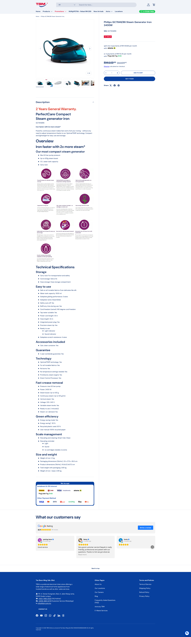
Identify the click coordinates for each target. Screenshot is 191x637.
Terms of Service (145, 584)
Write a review (145, 528)
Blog (96, 596)
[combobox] (96, 5)
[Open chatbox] (187, 633)
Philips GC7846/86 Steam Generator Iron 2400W (53, 16)
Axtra (108, 11)
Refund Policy (144, 592)
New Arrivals (98, 11)
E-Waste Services (101, 611)
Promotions (59, 11)
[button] (154, 5)
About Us (98, 584)
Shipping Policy (144, 588)
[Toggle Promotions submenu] (65, 11)
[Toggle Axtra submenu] (112, 11)
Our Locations (100, 588)
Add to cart (138, 73)
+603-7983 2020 (44, 599)
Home (38, 11)
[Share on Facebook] (115, 85)
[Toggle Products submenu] (51, 11)
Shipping (106, 66)
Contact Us (42, 609)
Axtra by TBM (99, 607)
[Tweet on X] (111, 85)
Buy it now (130, 79)
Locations (119, 11)
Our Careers (99, 592)
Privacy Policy (144, 596)
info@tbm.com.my (44, 603)
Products (46, 11)
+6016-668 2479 (44, 601)
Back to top (95, 568)
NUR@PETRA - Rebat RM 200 (80, 11)
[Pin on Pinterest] (119, 85)
